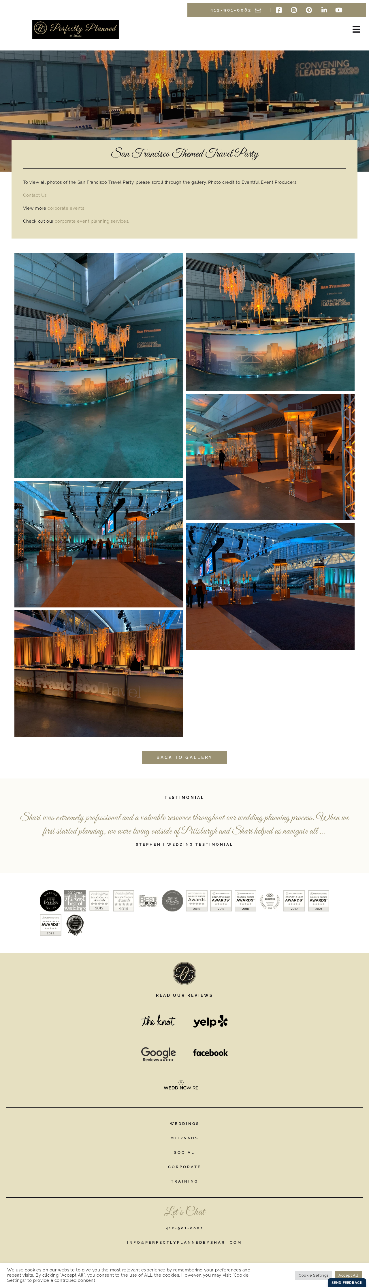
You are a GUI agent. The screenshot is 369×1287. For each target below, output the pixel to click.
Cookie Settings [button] (314, 1275)
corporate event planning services (91, 221)
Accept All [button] (348, 1275)
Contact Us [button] (35, 195)
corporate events (66, 208)
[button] (329, 29)
